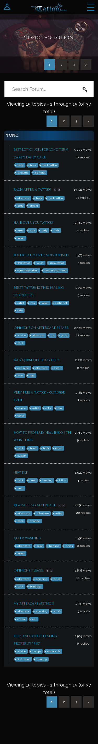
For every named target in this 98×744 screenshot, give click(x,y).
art (53, 335)
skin (20, 310)
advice (22, 335)
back (33, 165)
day (33, 303)
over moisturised (28, 270)
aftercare (24, 198)
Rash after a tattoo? (32, 190)
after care (24, 513)
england (23, 172)
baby (21, 165)
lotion (21, 238)
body (20, 205)
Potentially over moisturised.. (42, 255)
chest (58, 448)
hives (69, 545)
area (21, 230)
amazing (41, 579)
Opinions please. (28, 570)
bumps (36, 651)
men (21, 488)
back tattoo (50, 165)
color (48, 408)
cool (60, 408)
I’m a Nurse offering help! (36, 360)
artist (21, 303)
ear (34, 619)
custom (22, 455)
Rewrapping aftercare (35, 505)
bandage (36, 586)
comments (53, 651)
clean (57, 368)
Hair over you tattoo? (33, 223)
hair (56, 230)
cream (34, 205)
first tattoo (24, 262)
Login (7, 7)
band (33, 448)
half (32, 375)
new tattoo (57, 262)
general (40, 172)
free (20, 375)
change (35, 520)
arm (32, 230)
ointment (61, 303)
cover (21, 415)
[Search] (85, 89)
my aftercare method (34, 603)
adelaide (23, 368)
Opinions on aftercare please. (41, 328)
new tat (21, 473)
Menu (90, 7)
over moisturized (55, 270)
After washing (27, 538)
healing (47, 480)
